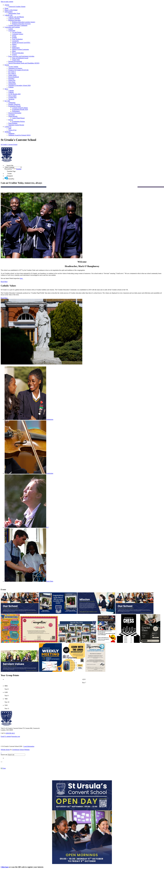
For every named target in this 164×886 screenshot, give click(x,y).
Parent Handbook (13, 77)
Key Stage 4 (12, 73)
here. (21, 278)
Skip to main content (7, 1)
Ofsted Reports (12, 116)
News (6, 89)
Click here (5, 867)
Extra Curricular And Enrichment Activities (21, 56)
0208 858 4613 (10, 733)
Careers (10, 29)
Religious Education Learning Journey (23, 22)
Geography (15, 41)
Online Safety (12, 75)
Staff (9, 128)
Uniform (10, 87)
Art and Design (16, 32)
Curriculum (11, 30)
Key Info (7, 101)
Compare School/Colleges (20, 108)
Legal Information (28, 746)
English (14, 37)
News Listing (12, 96)
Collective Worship (14, 18)
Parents (7, 65)
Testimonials (12, 84)
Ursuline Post (12, 97)
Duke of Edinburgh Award (20, 58)
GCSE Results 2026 (14, 94)
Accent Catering (13, 66)
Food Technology (17, 39)
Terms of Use (12, 130)
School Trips (16, 60)
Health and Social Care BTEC (21, 42)
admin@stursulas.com (10, 736)
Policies (10, 120)
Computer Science (17, 34)
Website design (5, 749)
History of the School (11, 10)
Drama (14, 35)
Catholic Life (8, 15)
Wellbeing (8, 132)
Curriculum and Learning (12, 27)
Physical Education (18, 53)
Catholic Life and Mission (16, 17)
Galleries (11, 92)
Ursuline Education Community (17, 25)
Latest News (21, 585)
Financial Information (14, 113)
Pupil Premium (12, 123)
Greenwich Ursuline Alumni (16, 6)
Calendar (11, 90)
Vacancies (11, 99)
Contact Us (8, 126)
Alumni (7, 5)
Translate (18, 169)
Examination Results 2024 (20, 109)
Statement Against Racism (16, 125)
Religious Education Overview (21, 23)
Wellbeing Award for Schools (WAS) (19, 135)
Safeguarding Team (14, 13)
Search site (4, 754)
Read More (4, 281)
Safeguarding (9, 11)
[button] (6, 165)
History (14, 44)
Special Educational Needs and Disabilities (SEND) (23, 63)
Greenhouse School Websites (21, 749)
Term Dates (11, 82)
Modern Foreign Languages (20, 49)
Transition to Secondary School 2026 (19, 85)
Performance (16, 111)
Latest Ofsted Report (18, 118)
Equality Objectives (14, 104)
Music (14, 51)
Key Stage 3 (12, 72)
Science (14, 54)
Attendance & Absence (15, 68)
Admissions (11, 102)
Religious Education (14, 20)
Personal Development (15, 61)
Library (14, 46)
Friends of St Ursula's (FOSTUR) (18, 70)
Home (6, 8)
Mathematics (16, 48)
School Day (11, 80)
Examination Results (14, 106)
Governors (11, 114)
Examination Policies (18, 121)
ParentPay (11, 78)
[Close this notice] (3, 768)
